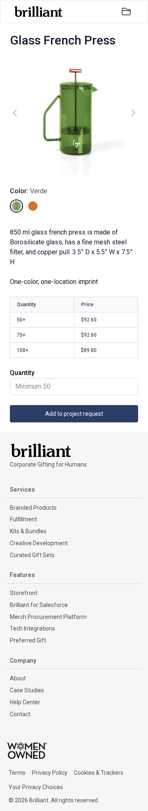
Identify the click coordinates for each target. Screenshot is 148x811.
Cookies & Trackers (98, 772)
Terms (17, 772)
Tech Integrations (32, 628)
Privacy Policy (49, 772)
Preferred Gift (28, 640)
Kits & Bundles (28, 531)
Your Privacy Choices (36, 787)
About (18, 678)
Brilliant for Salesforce (39, 605)
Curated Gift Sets (32, 555)
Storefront (23, 593)
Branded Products (33, 507)
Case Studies (27, 690)
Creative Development (39, 543)
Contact (20, 714)
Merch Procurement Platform (48, 617)
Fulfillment (23, 519)
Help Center (25, 702)
